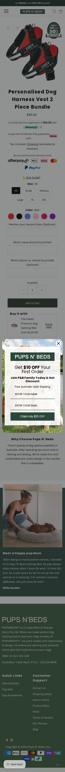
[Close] (58, 343)
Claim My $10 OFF (32, 416)
